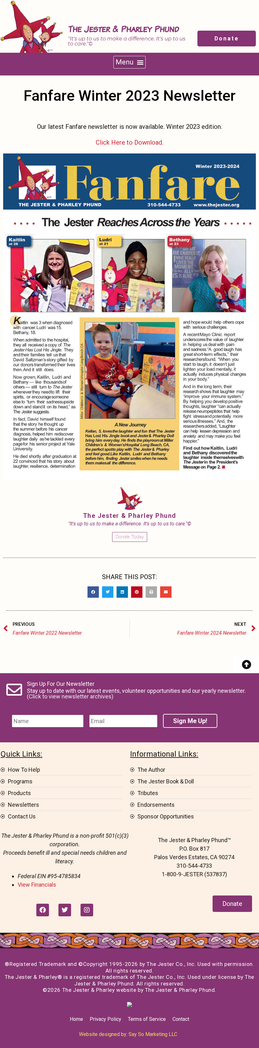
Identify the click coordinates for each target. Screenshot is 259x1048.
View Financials (37, 884)
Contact (180, 1019)
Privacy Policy (105, 1019)
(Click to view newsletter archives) (70, 696)
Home (76, 1019)
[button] (129, 62)
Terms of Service (147, 1019)
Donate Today (130, 537)
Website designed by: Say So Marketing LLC (128, 1034)
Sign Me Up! (190, 721)
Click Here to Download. (129, 142)
